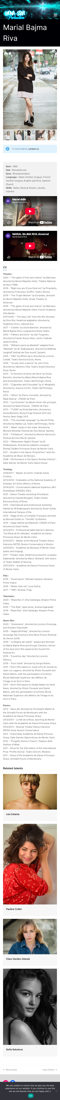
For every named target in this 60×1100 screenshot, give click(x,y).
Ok (30, 1096)
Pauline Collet (14, 909)
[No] (56, 1090)
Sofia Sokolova (14, 1049)
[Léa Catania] (30, 791)
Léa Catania (12, 814)
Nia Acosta (11, 1069)
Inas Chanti (48, 1069)
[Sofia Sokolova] (30, 1006)
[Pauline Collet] (30, 864)
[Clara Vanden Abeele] (30, 936)
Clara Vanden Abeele (18, 958)
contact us (33, 148)
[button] (55, 15)
